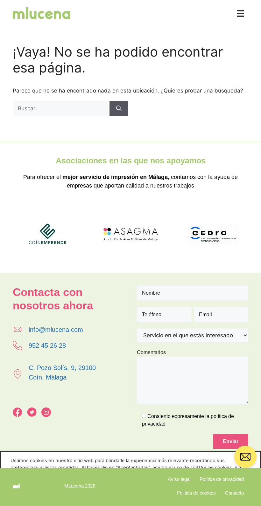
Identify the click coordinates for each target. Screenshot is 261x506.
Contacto (234, 493)
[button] (245, 459)
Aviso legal (179, 479)
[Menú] (240, 13)
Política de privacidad (222, 479)
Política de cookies (196, 493)
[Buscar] (118, 108)
